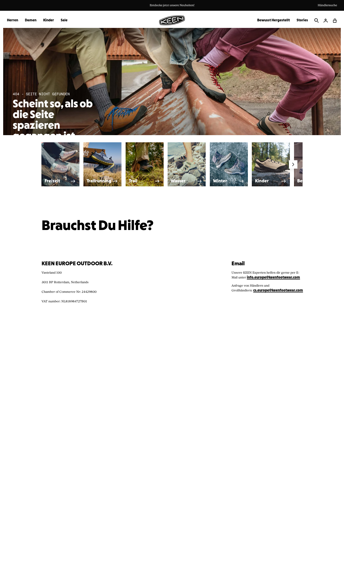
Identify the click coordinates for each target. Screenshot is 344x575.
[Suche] (316, 21)
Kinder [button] (48, 20)
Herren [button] (12, 20)
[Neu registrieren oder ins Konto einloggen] (325, 21)
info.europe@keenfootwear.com (273, 277)
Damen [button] (30, 20)
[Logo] (172, 20)
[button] (335, 21)
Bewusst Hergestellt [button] (273, 20)
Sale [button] (64, 20)
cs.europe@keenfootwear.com (278, 290)
